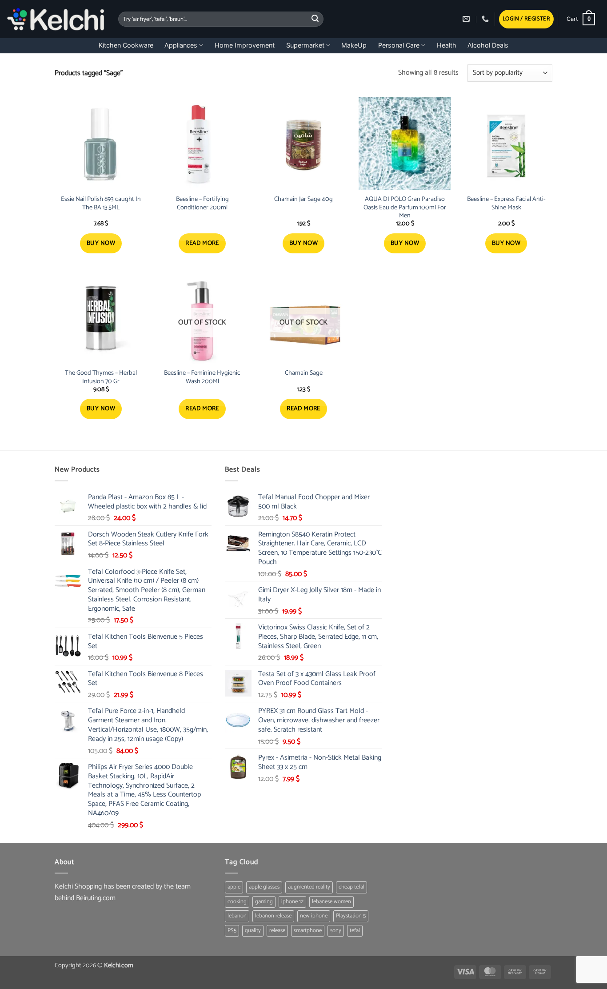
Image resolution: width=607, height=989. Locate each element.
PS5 (232, 930)
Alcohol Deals (487, 45)
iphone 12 (292, 901)
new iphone (313, 916)
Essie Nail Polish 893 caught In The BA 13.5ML (101, 203)
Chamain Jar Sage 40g (303, 199)
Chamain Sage (304, 373)
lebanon (237, 916)
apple (234, 887)
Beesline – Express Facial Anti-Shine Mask (506, 203)
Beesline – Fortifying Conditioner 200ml (202, 203)
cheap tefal (351, 887)
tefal (355, 930)
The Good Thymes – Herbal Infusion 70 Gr (101, 377)
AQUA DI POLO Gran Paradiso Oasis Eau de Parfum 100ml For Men (404, 207)
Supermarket (305, 45)
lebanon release (273, 916)
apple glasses (264, 887)
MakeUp (354, 45)
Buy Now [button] (101, 243)
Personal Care (398, 45)
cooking (237, 901)
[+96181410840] (486, 19)
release (277, 930)
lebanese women (331, 901)
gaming (264, 901)
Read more (202, 243)
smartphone (308, 930)
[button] (526, 19)
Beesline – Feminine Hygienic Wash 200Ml (202, 377)
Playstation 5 (351, 916)
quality (253, 930)
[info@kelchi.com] (467, 19)
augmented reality (309, 887)
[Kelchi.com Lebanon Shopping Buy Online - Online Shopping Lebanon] (56, 19)
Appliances (180, 45)
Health (446, 45)
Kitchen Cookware (126, 45)
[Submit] (315, 19)
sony (335, 930)
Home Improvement (245, 45)
